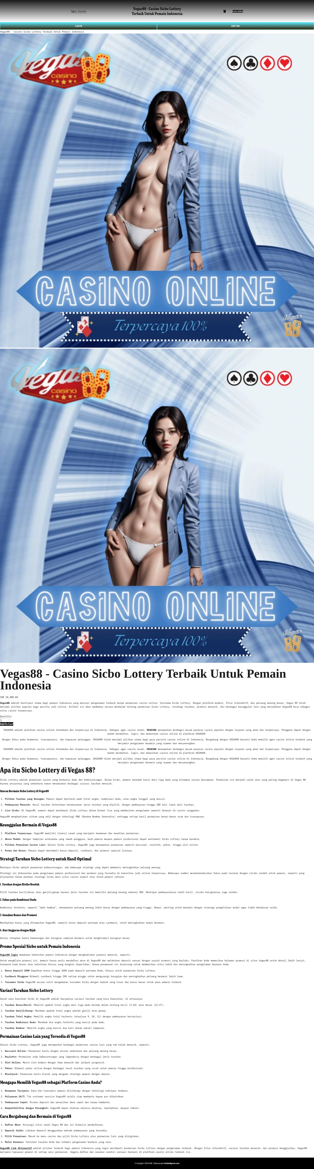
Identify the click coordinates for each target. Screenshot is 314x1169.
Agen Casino (78, 11)
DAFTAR (235, 25)
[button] (6, 724)
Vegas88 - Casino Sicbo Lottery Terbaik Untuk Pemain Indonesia (157, 11)
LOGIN (78, 25)
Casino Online (237, 11)
